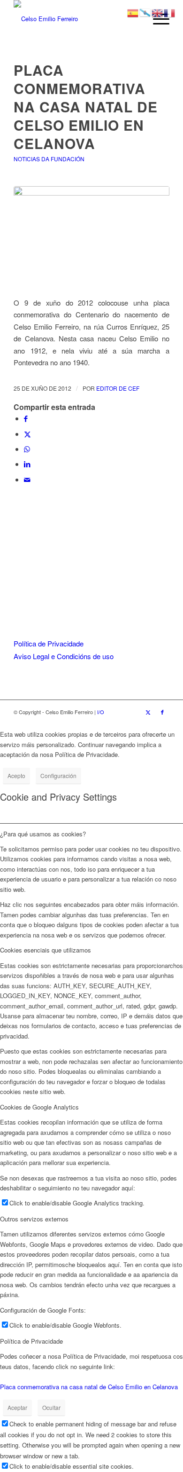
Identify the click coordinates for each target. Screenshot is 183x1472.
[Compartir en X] (27, 434)
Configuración (58, 775)
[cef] (91, 236)
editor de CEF (117, 388)
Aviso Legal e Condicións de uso (64, 656)
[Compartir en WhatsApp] (27, 449)
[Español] (133, 12)
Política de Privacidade (49, 643)
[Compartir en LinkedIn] (27, 464)
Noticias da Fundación (49, 159)
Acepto (16, 775)
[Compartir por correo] (27, 479)
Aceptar (17, 1407)
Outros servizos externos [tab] (34, 1218)
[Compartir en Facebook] (26, 418)
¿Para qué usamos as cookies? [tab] (43, 833)
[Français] (170, 12)
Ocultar (51, 1407)
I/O (100, 712)
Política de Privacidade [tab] (31, 1341)
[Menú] (156, 19)
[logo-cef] (76, 19)
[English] (158, 12)
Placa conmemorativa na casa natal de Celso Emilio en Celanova (89, 1386)
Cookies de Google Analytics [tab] (39, 1106)
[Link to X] (148, 712)
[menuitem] (156, 19)
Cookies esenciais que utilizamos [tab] (45, 949)
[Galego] (145, 12)
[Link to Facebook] (162, 712)
